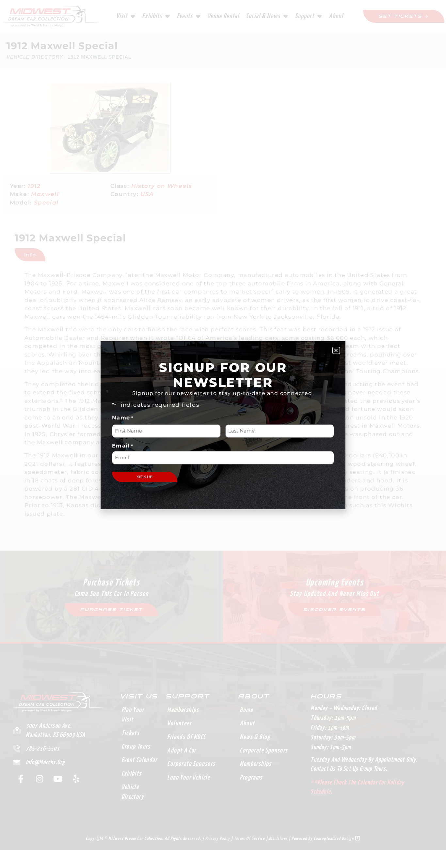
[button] (336, 350)
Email (123, 445)
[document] (223, 425)
